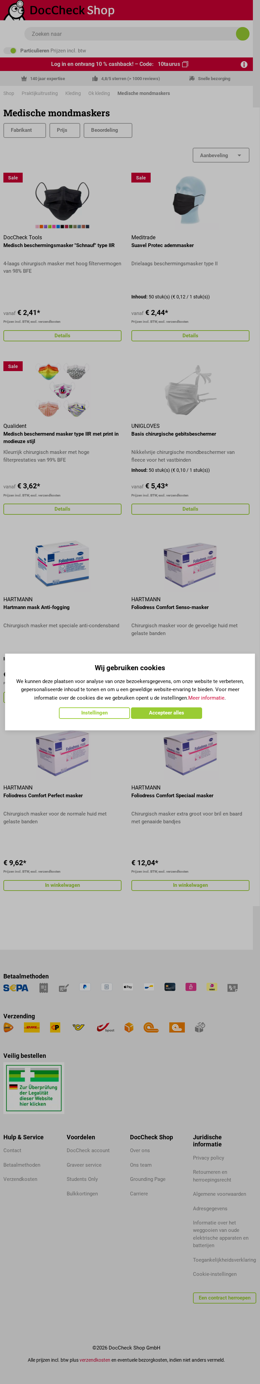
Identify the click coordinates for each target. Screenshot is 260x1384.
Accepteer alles (166, 713)
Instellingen (94, 713)
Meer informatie (206, 698)
